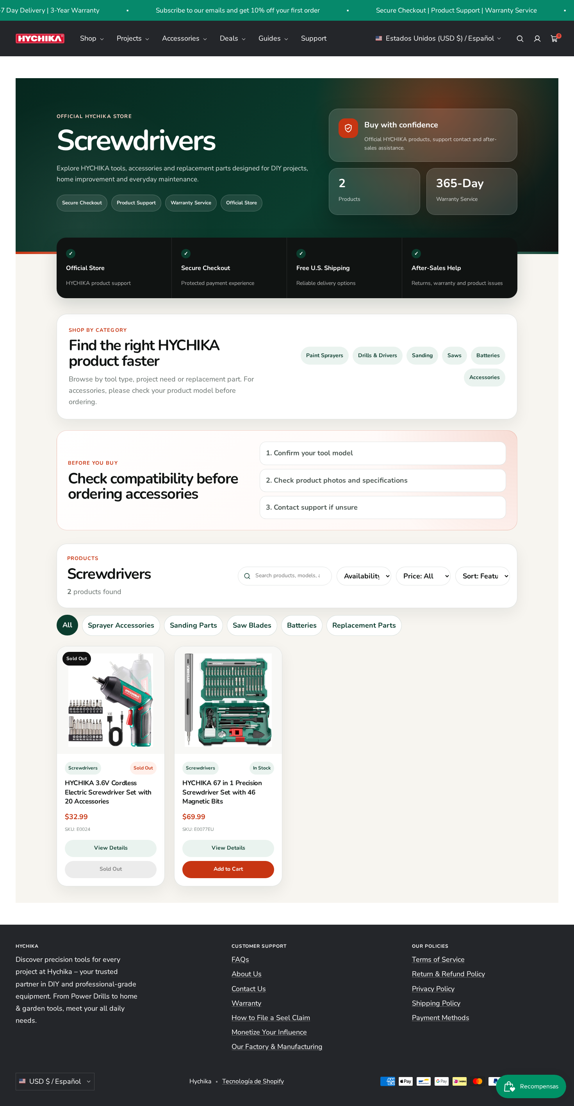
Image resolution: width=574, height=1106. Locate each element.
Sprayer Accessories (121, 625)
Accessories (181, 38)
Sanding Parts (193, 625)
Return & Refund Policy (448, 974)
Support (313, 38)
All (67, 625)
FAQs (240, 959)
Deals (230, 38)
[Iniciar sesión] (537, 39)
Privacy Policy (433, 988)
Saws (454, 355)
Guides (270, 38)
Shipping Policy (436, 1003)
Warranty (246, 1003)
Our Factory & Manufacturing (277, 1046)
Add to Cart (228, 869)
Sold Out (111, 869)
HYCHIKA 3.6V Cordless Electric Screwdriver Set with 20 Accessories (108, 792)
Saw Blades (252, 625)
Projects (130, 38)
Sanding (422, 355)
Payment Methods (440, 1017)
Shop (89, 38)
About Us (247, 974)
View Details (111, 848)
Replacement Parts (364, 625)
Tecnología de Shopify (253, 1081)
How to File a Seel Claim (271, 1017)
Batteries (488, 355)
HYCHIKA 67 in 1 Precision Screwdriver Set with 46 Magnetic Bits (222, 792)
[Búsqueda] (520, 39)
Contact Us (249, 988)
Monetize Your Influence (269, 1032)
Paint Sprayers (324, 355)
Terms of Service (438, 959)
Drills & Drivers (377, 355)
